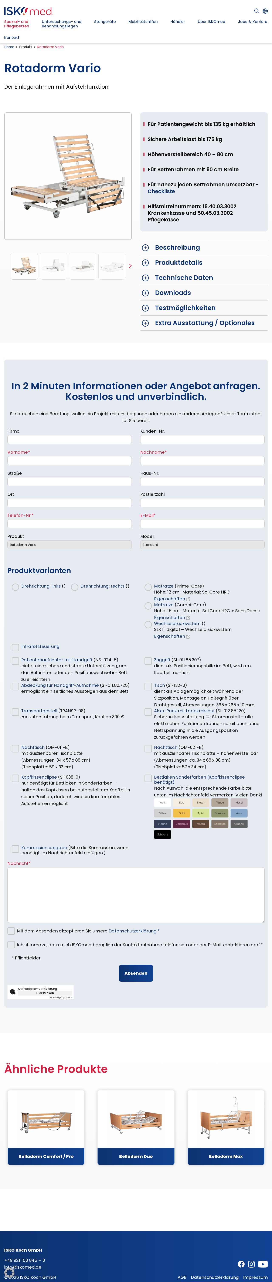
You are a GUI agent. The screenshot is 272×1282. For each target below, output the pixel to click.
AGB (182, 1277)
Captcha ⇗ (61, 997)
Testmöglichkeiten (185, 307)
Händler (177, 21)
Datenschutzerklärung (215, 1277)
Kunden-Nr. (152, 431)
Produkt (15, 536)
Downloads (173, 292)
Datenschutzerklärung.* (134, 931)
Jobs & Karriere (252, 21)
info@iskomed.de (22, 1267)
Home (9, 46)
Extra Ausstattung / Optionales (205, 322)
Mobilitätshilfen (143, 21)
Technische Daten (184, 277)
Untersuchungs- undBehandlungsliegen (61, 24)
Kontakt (12, 37)
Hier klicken (45, 993)
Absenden (136, 973)
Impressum (255, 1277)
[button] (130, 266)
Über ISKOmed (211, 21)
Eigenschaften (170, 599)
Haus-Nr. (149, 473)
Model (147, 536)
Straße (14, 473)
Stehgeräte (105, 21)
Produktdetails (179, 262)
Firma (13, 431)
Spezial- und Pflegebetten (16, 24)
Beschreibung (177, 247)
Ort (10, 494)
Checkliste (161, 191)
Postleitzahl (152, 494)
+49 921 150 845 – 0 (24, 1260)
